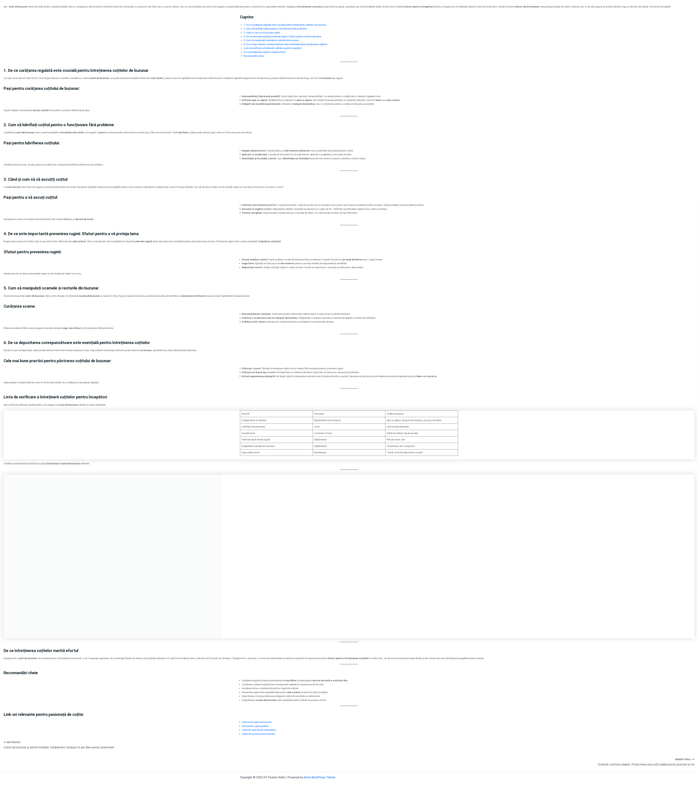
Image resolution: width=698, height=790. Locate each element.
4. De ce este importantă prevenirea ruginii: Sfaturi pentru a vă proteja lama (282, 36)
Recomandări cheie (254, 56)
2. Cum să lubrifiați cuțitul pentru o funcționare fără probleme (275, 28)
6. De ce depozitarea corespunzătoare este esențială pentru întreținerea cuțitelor (285, 44)
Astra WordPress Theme (319, 777)
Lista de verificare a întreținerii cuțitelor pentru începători (273, 48)
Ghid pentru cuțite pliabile (255, 726)
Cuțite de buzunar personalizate (258, 734)
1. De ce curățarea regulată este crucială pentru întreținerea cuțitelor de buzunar (285, 24)
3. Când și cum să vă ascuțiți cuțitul (262, 32)
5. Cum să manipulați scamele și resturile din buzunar (271, 40)
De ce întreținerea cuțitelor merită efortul (264, 52)
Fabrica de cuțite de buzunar (257, 722)
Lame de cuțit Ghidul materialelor (259, 730)
